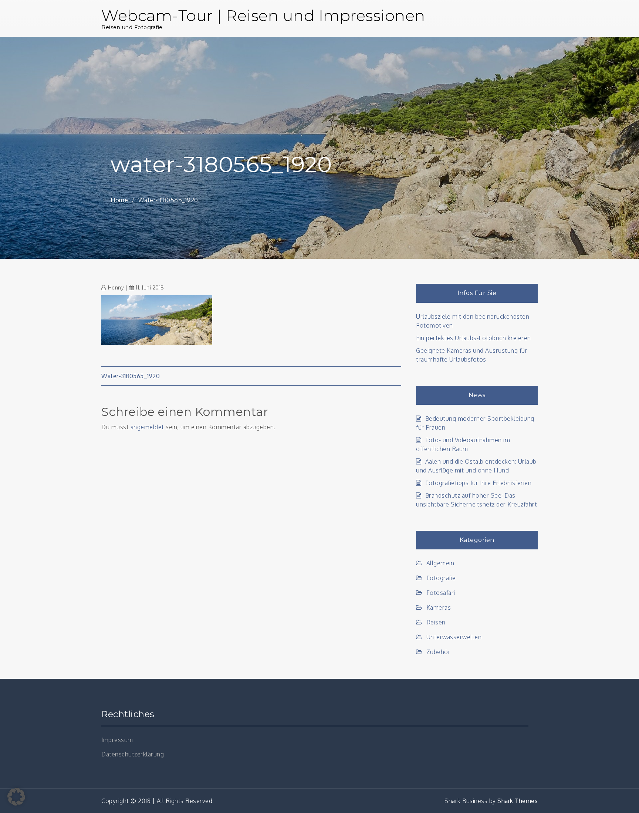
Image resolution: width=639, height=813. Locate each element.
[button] (16, 796)
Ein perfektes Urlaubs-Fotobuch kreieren (473, 338)
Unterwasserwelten (453, 637)
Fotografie (441, 578)
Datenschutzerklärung (132, 754)
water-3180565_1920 (130, 376)
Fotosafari (440, 592)
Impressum (117, 739)
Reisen (436, 622)
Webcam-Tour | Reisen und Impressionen (263, 15)
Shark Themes (517, 800)
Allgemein (440, 563)
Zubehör (438, 652)
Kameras (438, 607)
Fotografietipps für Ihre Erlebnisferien (478, 483)
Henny (116, 287)
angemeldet (147, 427)
